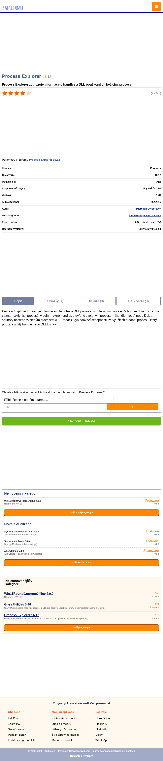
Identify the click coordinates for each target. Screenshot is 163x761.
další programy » (81, 627)
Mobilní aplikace (63, 711)
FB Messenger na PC (21, 740)
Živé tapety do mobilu (65, 734)
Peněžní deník (17, 734)
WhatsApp (101, 740)
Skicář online (16, 729)
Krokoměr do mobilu (64, 718)
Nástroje (101, 711)
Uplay (99, 734)
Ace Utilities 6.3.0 (14, 551)
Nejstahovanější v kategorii (18, 582)
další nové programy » (81, 512)
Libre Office (102, 718)
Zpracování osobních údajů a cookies (114, 751)
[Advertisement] (82, 41)
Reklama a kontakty (81, 755)
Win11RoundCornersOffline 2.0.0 (22, 501)
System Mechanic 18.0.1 (18, 541)
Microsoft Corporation (148, 208)
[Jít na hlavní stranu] (14, 9)
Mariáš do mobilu (62, 740)
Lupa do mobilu (61, 723)
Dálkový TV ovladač (64, 729)
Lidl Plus (13, 718)
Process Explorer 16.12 (21, 615)
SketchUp (101, 729)
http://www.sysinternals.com (145, 215)
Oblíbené (14, 711)
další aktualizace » (81, 562)
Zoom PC (14, 723)
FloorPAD (101, 723)
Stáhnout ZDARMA (81, 421)
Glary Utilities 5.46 (17, 604)
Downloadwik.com (80, 751)
